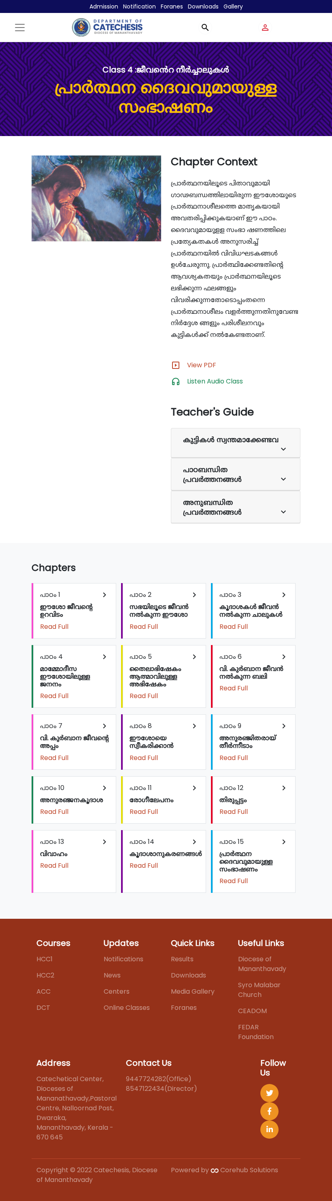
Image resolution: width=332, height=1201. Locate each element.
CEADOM (252, 1011)
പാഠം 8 (164, 741)
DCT (43, 1007)
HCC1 (44, 959)
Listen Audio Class (215, 381)
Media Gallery (193, 991)
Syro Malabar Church (259, 989)
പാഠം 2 (164, 610)
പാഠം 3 (254, 610)
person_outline (265, 27)
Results (182, 959)
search (205, 27)
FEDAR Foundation (256, 1031)
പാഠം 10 (74, 799)
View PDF (201, 365)
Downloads (203, 6)
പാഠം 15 (254, 861)
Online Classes (127, 1007)
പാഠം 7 (74, 741)
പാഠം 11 (164, 799)
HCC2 (45, 975)
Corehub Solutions (248, 1170)
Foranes (172, 6)
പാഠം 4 (74, 676)
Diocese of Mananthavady (262, 963)
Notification (139, 6)
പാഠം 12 (254, 799)
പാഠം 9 (254, 741)
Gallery (233, 6)
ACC (43, 991)
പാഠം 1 (74, 610)
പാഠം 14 (166, 853)
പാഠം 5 (164, 676)
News (112, 975)
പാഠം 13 (74, 853)
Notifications (123, 959)
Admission (103, 6)
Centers (117, 991)
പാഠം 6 (254, 672)
